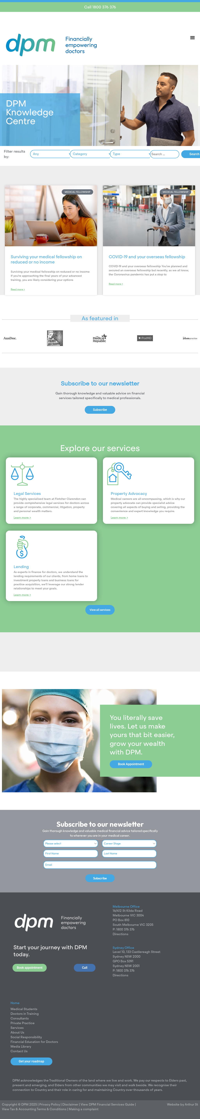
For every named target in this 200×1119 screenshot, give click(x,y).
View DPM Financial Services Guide (107, 1104)
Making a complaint (83, 1109)
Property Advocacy (129, 493)
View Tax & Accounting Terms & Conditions (34, 1109)
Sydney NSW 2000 (126, 956)
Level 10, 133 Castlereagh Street (136, 952)
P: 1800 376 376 (123, 929)
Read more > (18, 289)
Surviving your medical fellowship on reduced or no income (46, 259)
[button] (192, 37)
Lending (21, 566)
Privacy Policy (49, 1104)
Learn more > (22, 517)
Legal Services (27, 493)
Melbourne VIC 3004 (128, 915)
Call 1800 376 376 (100, 7)
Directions (120, 934)
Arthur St (191, 1104)
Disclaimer (70, 1104)
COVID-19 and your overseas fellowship (147, 256)
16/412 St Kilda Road (128, 911)
